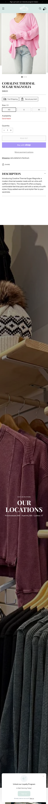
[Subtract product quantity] (4, 130)
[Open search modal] (40, 8)
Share (7, 164)
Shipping (6, 158)
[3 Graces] (24, 8)
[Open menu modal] (3, 8)
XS (9, 110)
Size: (5, 105)
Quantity (5, 126)
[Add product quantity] (11, 130)
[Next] (42, 2)
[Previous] (5, 2)
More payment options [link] (24, 152)
